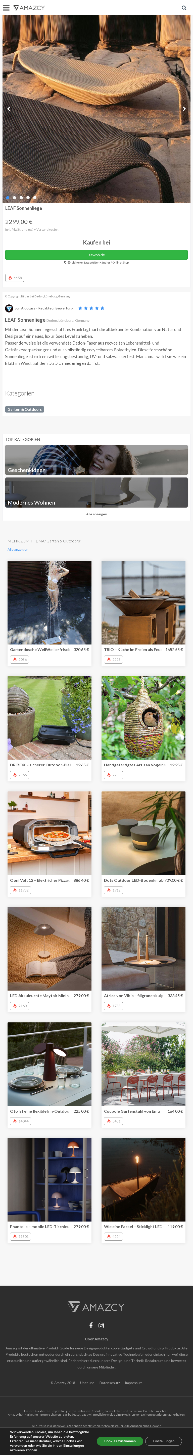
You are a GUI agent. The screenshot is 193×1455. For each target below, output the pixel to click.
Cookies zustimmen (120, 1441)
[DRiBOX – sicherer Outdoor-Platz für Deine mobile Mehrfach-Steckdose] (49, 718)
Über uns (87, 1383)
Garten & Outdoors (25, 409)
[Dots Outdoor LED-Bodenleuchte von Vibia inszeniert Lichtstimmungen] (143, 833)
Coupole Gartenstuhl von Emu (132, 1111)
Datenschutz (110, 1383)
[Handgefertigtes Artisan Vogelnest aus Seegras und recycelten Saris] (143, 718)
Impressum (133, 1383)
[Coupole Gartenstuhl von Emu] (143, 1064)
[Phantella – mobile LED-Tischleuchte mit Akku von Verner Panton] (49, 1180)
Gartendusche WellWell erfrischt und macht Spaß (56, 649)
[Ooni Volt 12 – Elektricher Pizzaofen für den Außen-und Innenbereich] (49, 833)
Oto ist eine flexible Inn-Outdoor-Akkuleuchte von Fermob (64, 1111)
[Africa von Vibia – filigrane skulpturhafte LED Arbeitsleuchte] (143, 949)
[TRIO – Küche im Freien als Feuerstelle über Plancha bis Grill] (143, 602)
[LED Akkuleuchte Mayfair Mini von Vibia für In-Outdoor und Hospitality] (49, 949)
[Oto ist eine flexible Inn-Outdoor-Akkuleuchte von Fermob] (49, 1064)
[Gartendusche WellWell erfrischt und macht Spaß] (49, 602)
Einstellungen (163, 1441)
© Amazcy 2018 (63, 1383)
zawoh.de (96, 254)
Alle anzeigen (96, 514)
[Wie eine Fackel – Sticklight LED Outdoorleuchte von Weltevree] (143, 1180)
